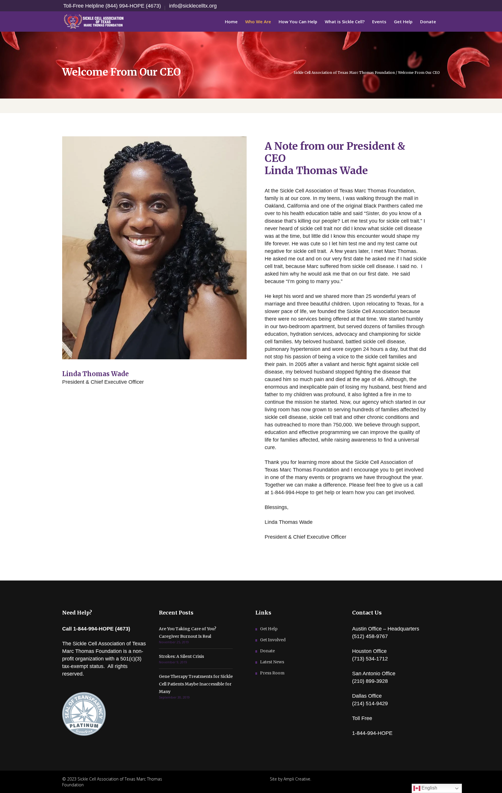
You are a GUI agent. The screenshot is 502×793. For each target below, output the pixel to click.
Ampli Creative (297, 779)
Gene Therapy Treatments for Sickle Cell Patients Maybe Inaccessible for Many (196, 684)
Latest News (272, 662)
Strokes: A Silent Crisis (181, 656)
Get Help (268, 628)
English (428, 787)
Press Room (272, 673)
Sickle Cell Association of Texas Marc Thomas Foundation (344, 72)
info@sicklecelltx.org (193, 6)
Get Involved (273, 639)
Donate (267, 650)
